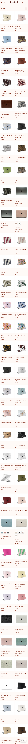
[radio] (16, 223)
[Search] (5, 2)
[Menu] (1, 2)
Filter (4, 8)
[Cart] (26, 2)
